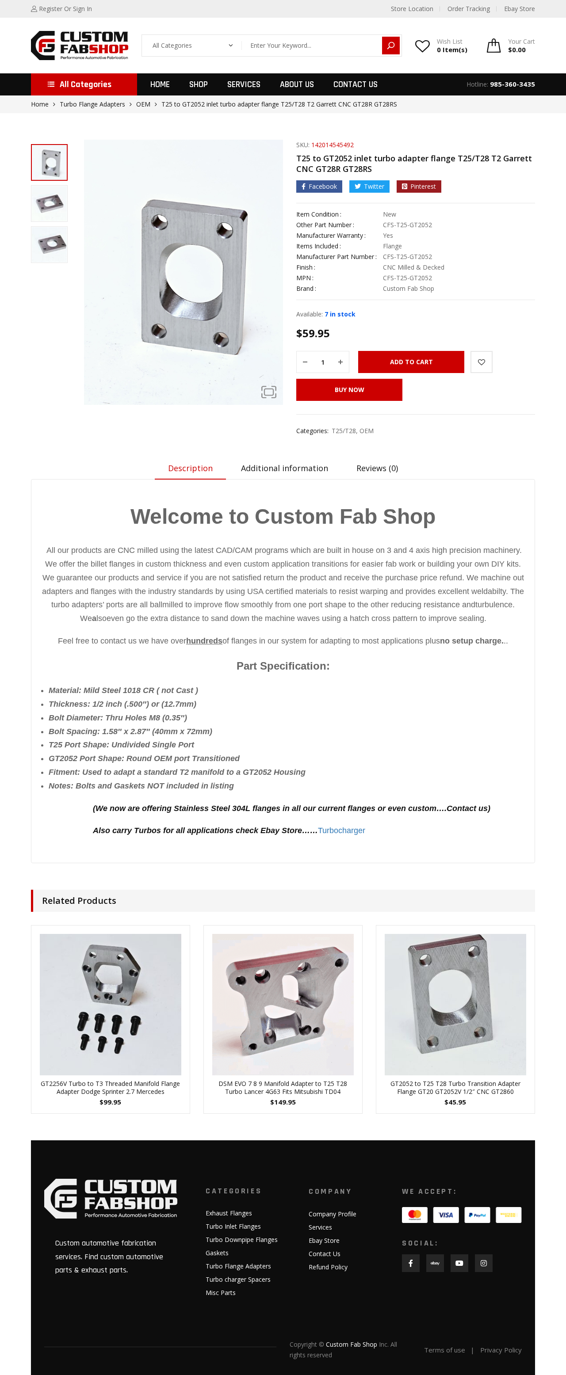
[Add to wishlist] (481, 362)
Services (243, 84)
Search (391, 45)
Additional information (284, 468)
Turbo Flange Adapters (92, 104)
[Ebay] (435, 1263)
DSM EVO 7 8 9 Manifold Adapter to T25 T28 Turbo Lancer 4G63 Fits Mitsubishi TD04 (282, 1087)
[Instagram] (484, 1263)
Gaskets (217, 1253)
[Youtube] (459, 1263)
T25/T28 (344, 431)
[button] (268, 392)
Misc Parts (221, 1292)
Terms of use (444, 1349)
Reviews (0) (377, 468)
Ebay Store (324, 1240)
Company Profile (332, 1214)
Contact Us (355, 84)
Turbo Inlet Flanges (233, 1226)
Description (190, 468)
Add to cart (411, 362)
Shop (198, 84)
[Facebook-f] (411, 1263)
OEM (143, 104)
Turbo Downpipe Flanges (242, 1239)
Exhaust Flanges (229, 1213)
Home (160, 84)
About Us (297, 84)
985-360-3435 (512, 84)
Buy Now (349, 389)
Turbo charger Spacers (238, 1279)
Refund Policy (328, 1267)
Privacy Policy (501, 1349)
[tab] (190, 471)
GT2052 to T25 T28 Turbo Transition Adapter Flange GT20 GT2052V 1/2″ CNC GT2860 (455, 1087)
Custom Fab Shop (351, 1344)
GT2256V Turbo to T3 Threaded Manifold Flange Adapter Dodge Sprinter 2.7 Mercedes (110, 1087)
